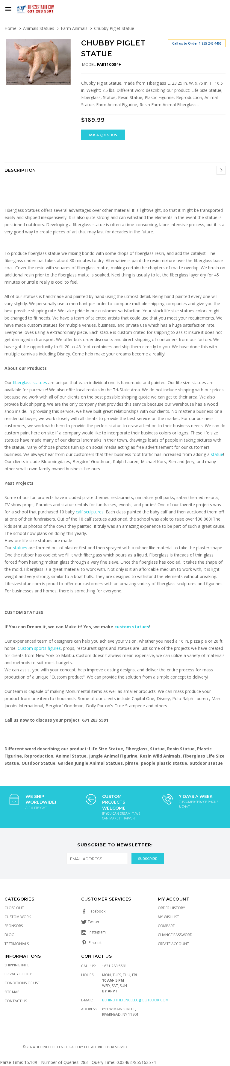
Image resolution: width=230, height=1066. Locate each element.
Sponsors (13, 925)
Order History (171, 907)
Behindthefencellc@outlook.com (135, 1000)
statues (20, 548)
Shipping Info (17, 965)
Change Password (175, 934)
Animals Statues (38, 28)
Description (20, 170)
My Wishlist (168, 916)
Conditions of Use (22, 983)
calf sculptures (90, 512)
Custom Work (17, 916)
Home (10, 28)
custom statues (131, 626)
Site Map (11, 991)
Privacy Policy (18, 974)
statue (217, 454)
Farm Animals (74, 28)
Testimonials (16, 943)
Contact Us (15, 1000)
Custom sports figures (39, 648)
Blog (9, 934)
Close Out (14, 907)
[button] (67, 44)
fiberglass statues (30, 382)
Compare (166, 925)
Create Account (173, 943)
